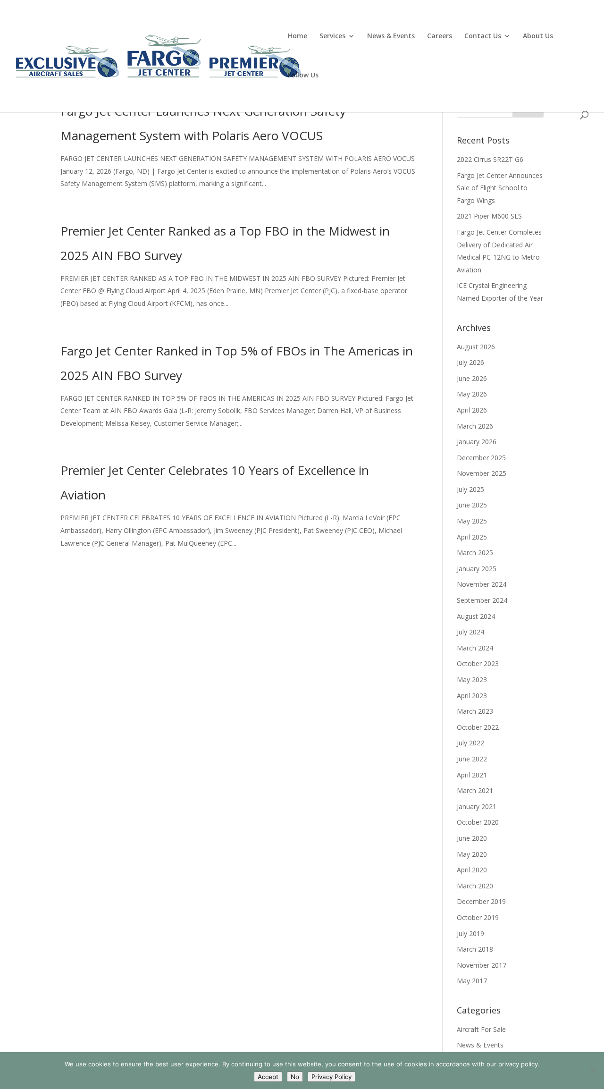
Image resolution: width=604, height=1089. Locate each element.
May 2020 (472, 854)
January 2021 (476, 806)
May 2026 (472, 393)
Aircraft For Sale (481, 1029)
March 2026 (475, 426)
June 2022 (472, 758)
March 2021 (475, 790)
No (295, 1077)
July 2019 (470, 933)
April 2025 (472, 536)
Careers (439, 36)
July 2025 (470, 489)
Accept (268, 1077)
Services (332, 36)
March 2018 (475, 949)
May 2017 (472, 980)
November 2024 (481, 584)
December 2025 (481, 457)
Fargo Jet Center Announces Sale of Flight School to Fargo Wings (500, 188)
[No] (592, 1070)
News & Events (391, 36)
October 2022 (478, 727)
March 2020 (475, 885)
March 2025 (475, 552)
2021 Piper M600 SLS (489, 215)
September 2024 (482, 600)
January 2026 (476, 441)
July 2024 (470, 631)
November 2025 (481, 473)
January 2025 (476, 568)
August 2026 (476, 346)
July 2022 (470, 742)
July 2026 (470, 362)
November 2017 (481, 965)
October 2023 (478, 663)
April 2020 (472, 869)
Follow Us (303, 75)
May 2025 (472, 520)
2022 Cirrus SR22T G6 (490, 159)
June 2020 (472, 838)
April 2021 (472, 774)
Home (297, 36)
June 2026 (472, 378)
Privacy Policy (331, 1077)
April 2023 (472, 695)
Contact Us (482, 36)
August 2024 (476, 616)
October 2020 (478, 822)
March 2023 (475, 711)
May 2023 (472, 679)
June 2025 (472, 504)
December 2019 (481, 901)
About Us (538, 36)
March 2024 (475, 647)
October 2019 (478, 917)
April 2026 (472, 409)
